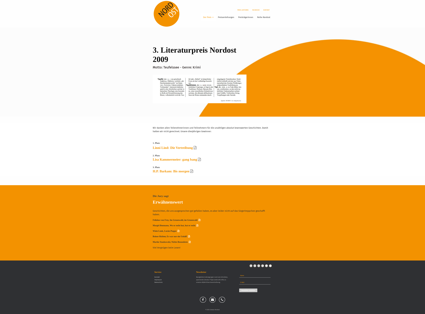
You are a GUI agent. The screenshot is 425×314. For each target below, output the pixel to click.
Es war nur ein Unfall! (177, 236)
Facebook (256, 10)
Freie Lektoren (242, 10)
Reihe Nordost (263, 17)
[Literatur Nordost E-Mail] (212, 300)
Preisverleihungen (226, 17)
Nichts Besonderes (179, 242)
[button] (251, 265)
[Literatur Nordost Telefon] (222, 300)
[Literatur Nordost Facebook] (203, 300)
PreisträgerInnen (245, 17)
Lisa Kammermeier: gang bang (175, 159)
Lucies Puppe (170, 231)
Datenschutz (158, 282)
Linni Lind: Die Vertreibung (173, 148)
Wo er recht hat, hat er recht (182, 225)
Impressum (158, 280)
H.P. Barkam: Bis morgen (171, 171)
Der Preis (207, 17)
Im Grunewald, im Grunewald (183, 220)
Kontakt (266, 10)
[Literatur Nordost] (166, 14)
